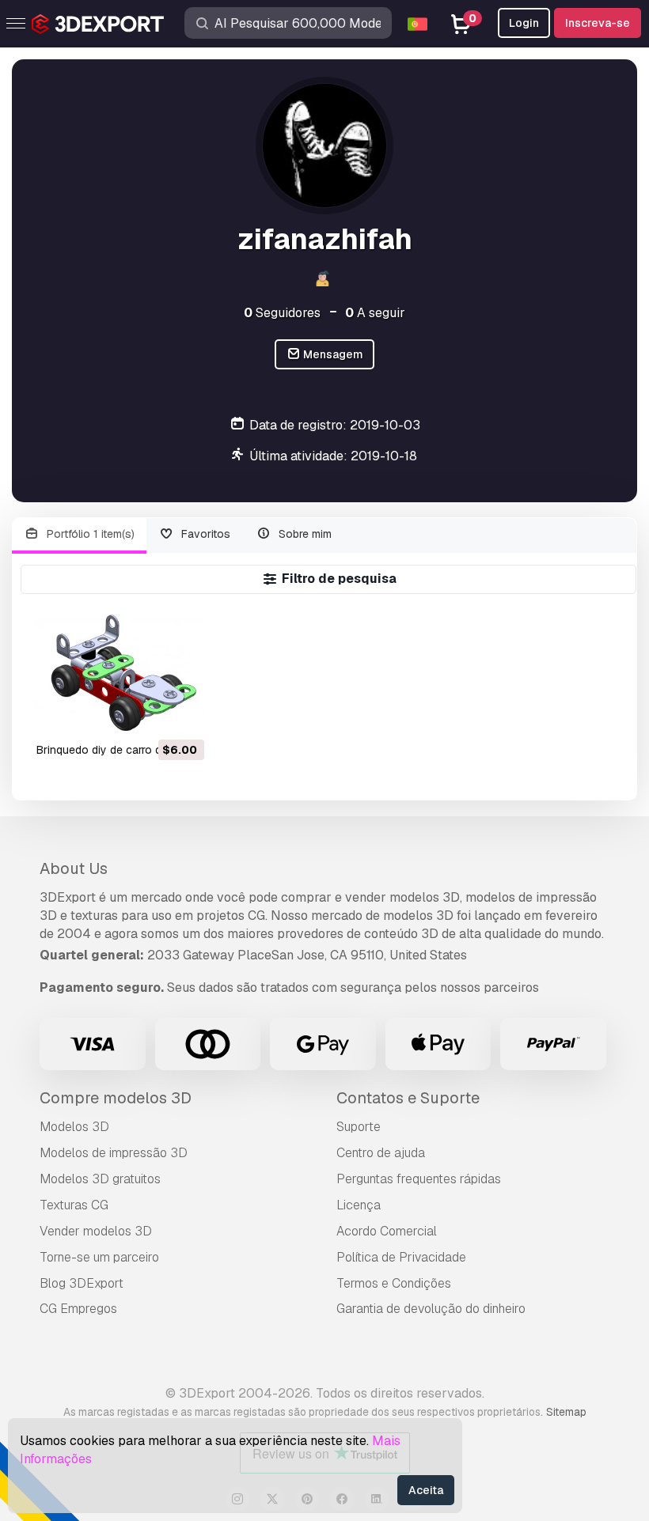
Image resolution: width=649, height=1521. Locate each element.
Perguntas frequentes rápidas (418, 1179)
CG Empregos (78, 1308)
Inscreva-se (597, 23)
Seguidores (282, 313)
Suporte (358, 1126)
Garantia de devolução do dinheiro (431, 1308)
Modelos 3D (74, 1126)
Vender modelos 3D (96, 1231)
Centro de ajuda (380, 1153)
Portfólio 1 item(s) (89, 534)
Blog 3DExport (81, 1283)
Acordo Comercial (386, 1231)
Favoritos (204, 534)
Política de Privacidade (401, 1257)
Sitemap (566, 1412)
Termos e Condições (393, 1283)
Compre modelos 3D (116, 1098)
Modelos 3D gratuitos (100, 1179)
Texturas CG (74, 1205)
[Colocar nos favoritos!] (181, 715)
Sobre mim (303, 534)
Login (524, 23)
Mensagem (332, 354)
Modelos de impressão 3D (114, 1153)
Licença (358, 1205)
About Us (74, 868)
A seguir (375, 313)
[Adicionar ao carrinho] (149, 715)
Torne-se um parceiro (99, 1257)
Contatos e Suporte (408, 1098)
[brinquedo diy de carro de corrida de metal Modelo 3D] (119, 673)
